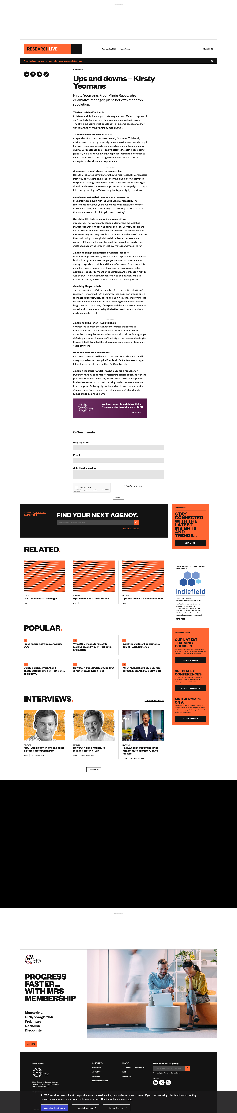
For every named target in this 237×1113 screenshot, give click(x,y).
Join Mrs (96, 1076)
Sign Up (190, 543)
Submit (118, 497)
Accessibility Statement (133, 1067)
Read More (137, 413)
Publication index (100, 1081)
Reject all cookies (85, 1107)
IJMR (124, 1072)
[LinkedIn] (26, 76)
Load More (94, 770)
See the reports (190, 719)
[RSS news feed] (39, 76)
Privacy (125, 1063)
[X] (33, 76)
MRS (114, 49)
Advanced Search (131, 528)
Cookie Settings (116, 1107)
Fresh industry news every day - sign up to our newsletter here (53, 61)
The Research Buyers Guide (35, 514)
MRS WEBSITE (128, 1076)
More (154, 700)
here (130, 1099)
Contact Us (97, 1063)
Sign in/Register (125, 49)
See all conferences (190, 688)
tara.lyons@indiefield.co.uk (190, 600)
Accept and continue (53, 1107)
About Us (96, 1072)
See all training (190, 660)
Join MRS (31, 1044)
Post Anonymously (134, 485)
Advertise (96, 1067)
